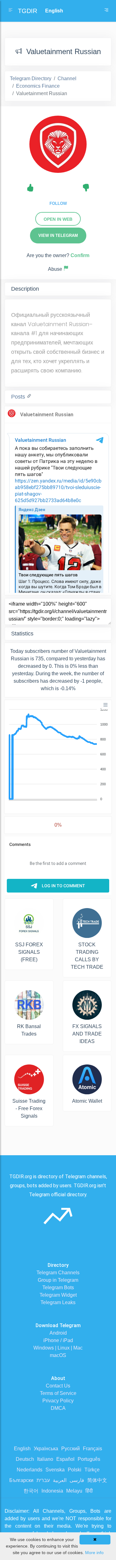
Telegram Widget (58, 1295)
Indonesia (52, 1490)
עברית (43, 1480)
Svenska (55, 1469)
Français (92, 1448)
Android (58, 1333)
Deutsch (25, 1459)
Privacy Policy (58, 1400)
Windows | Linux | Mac (58, 1347)
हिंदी (89, 1490)
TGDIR (27, 10)
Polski (74, 1469)
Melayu (74, 1490)
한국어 (31, 1490)
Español (65, 1459)
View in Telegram (58, 235)
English (22, 1448)
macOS (58, 1355)
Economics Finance (38, 86)
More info (94, 1552)
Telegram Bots (58, 1287)
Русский (70, 1448)
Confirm (80, 255)
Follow (58, 203)
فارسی (77, 1480)
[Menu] (105, 704)
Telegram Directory (30, 78)
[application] (58, 754)
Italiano (45, 1459)
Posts (19, 397)
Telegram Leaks (58, 1302)
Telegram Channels (58, 1272)
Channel (67, 78)
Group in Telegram (58, 1280)
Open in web (58, 219)
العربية (60, 1480)
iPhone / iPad (58, 1340)
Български (21, 1480)
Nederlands (29, 1469)
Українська (46, 1448)
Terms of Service (58, 1393)
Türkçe (92, 1469)
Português (89, 1459)
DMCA (58, 1408)
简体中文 (97, 1480)
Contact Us (58, 1385)
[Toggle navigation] (106, 11)
